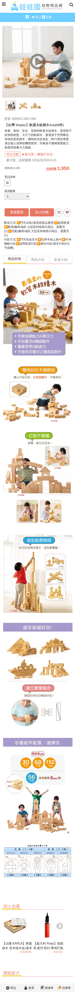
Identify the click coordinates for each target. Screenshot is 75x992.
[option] (17, 933)
